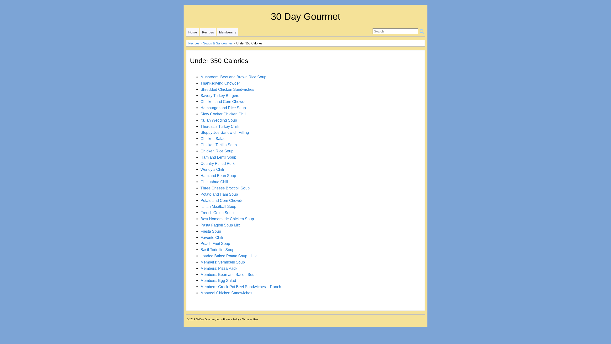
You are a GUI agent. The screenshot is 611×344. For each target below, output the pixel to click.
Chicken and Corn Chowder (224, 101)
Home (192, 32)
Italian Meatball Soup (218, 206)
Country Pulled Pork (217, 163)
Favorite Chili (211, 237)
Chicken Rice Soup (216, 151)
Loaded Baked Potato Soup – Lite (229, 256)
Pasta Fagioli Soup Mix (220, 225)
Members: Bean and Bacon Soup (228, 274)
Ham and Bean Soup (218, 175)
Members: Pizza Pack (218, 268)
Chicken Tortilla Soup (218, 145)
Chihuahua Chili (214, 182)
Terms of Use (250, 319)
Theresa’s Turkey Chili (219, 126)
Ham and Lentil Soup (218, 157)
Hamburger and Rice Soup (223, 108)
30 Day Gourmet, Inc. (208, 319)
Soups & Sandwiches (218, 43)
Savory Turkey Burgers (219, 95)
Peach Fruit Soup (215, 243)
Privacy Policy (231, 319)
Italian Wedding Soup (218, 120)
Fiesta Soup (210, 231)
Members (226, 32)
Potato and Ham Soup (219, 194)
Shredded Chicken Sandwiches (227, 89)
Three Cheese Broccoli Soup (225, 188)
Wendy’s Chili (212, 169)
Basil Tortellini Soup (217, 249)
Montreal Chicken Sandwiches (226, 293)
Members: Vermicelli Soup (222, 262)
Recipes (208, 32)
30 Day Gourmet (305, 16)
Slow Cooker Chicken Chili (223, 114)
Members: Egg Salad (218, 280)
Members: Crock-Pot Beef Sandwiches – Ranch (240, 287)
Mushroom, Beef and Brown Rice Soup (233, 77)
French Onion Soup (217, 212)
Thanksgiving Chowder (220, 83)
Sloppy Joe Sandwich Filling (224, 132)
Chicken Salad (213, 138)
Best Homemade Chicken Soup (227, 219)
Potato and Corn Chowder (222, 200)
